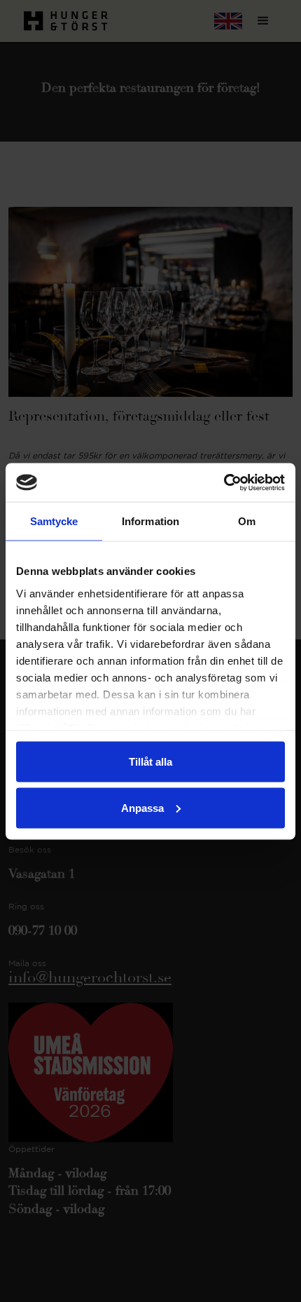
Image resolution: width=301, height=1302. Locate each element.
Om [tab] (246, 521)
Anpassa (142, 807)
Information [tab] (150, 521)
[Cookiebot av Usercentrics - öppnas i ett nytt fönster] (223, 482)
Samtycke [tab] (54, 521)
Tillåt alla (150, 762)
